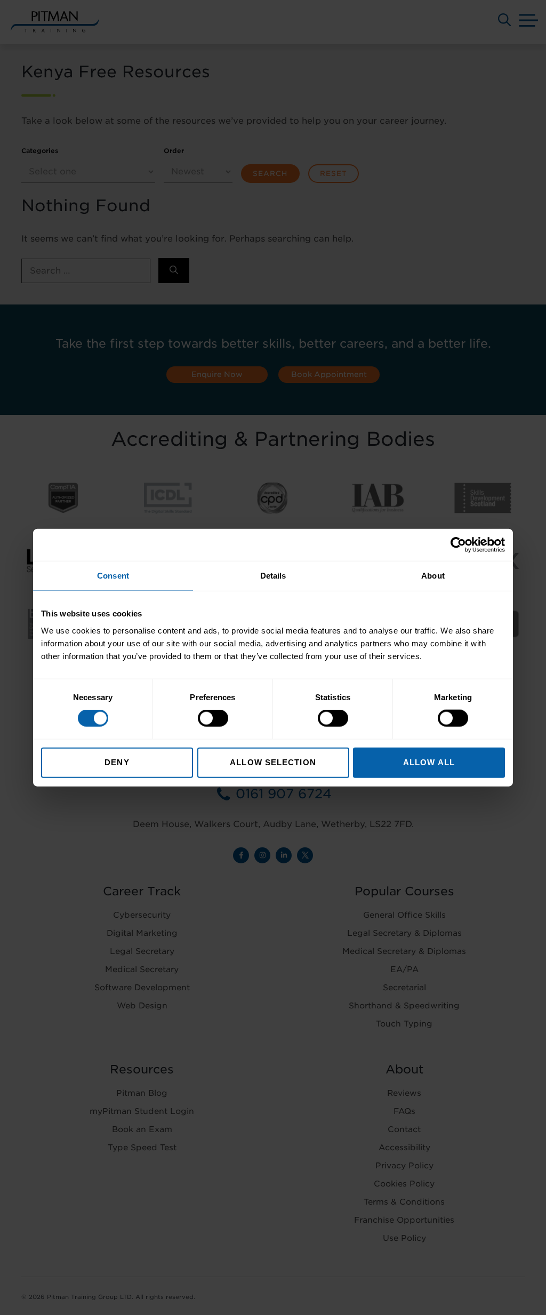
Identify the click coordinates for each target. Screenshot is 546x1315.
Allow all (429, 761)
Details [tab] (273, 575)
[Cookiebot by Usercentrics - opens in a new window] (458, 545)
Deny (117, 761)
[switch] (213, 718)
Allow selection (273, 761)
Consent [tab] (113, 575)
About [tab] (433, 575)
